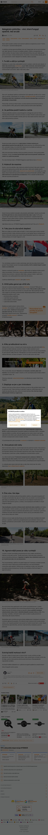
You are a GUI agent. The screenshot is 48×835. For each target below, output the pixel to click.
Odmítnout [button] (22, 425)
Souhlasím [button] (35, 425)
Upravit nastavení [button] (14, 425)
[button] (18, 420)
